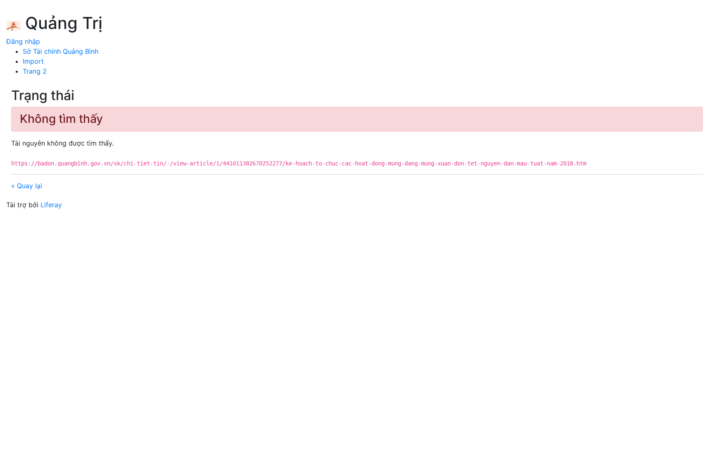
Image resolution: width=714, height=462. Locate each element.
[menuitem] (60, 51)
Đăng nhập (23, 41)
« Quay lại (26, 186)
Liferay (51, 205)
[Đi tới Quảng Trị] (13, 24)
